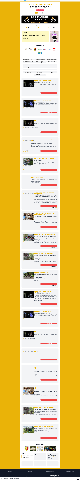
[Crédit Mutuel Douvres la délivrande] (44, 49)
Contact (40, 25)
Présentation (24, 25)
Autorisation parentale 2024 (26, 151)
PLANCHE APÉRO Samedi (51, 69)
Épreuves (33, 25)
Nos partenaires (28, 25)
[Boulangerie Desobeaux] (25, 49)
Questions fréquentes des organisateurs (50, 471)
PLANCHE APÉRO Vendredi (51, 61)
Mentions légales (30, 471)
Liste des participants (53, 133)
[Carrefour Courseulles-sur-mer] (54, 49)
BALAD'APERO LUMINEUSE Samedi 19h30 (28, 69)
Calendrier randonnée (56, 0)
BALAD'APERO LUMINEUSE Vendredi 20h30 (51, 59)
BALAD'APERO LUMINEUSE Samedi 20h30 (39, 69)
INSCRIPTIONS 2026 (40, 9)
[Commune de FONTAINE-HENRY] (35, 49)
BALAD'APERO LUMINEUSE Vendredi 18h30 (27, 59)
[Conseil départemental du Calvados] (40, 49)
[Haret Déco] (49, 49)
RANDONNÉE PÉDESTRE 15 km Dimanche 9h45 (40, 74)
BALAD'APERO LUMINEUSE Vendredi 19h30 (39, 59)
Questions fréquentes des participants (70, 471)
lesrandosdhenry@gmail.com (53, 456)
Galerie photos (36, 25)
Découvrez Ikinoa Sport (10, 471)
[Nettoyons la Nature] (40, 52)
